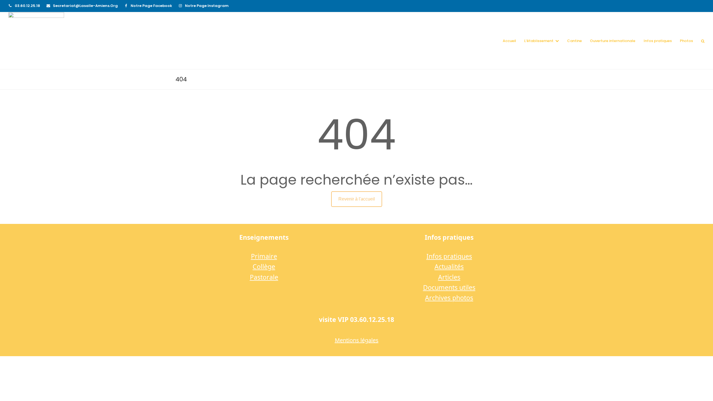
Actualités (449, 266)
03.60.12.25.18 (27, 5)
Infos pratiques (449, 256)
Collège (264, 266)
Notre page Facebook (151, 5)
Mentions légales (357, 340)
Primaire (264, 256)
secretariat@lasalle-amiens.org (85, 5)
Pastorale (264, 277)
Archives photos (449, 297)
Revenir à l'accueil (356, 199)
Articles (449, 277)
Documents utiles (449, 287)
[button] (703, 41)
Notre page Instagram (207, 5)
